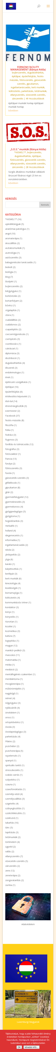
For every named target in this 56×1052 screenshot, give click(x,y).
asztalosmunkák (13, 248)
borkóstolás (11, 295)
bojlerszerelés (19, 72)
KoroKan (9, 621)
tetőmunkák (41, 91)
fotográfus (10, 449)
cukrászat (10, 348)
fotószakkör (11, 453)
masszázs (10, 655)
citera (8, 315)
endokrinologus (13, 372)
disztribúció (11, 358)
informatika (11, 540)
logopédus (10, 640)
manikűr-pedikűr (13, 650)
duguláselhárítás (35, 72)
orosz (8, 717)
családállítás (11, 319)
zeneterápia (11, 875)
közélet (9, 626)
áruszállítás (10, 243)
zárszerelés (17, 98)
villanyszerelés (17, 94)
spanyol (9, 760)
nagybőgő (10, 693)
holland (9, 530)
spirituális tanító (13, 765)
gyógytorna (11, 516)
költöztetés (14, 91)
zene (7, 870)
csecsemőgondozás (15, 334)
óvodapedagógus (14, 731)
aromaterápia (12, 238)
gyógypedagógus (14, 511)
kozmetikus (11, 631)
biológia (9, 271)
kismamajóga (12, 592)
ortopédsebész (12, 722)
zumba (8, 885)
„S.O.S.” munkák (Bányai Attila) (28, 149)
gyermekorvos (12, 506)
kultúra (8, 635)
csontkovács (11, 343)
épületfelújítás (29, 76)
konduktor (10, 607)
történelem (10, 841)
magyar (9, 645)
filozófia (9, 425)
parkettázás (27, 91)
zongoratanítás (13, 880)
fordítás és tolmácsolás (17, 444)
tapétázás (10, 832)
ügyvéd (8, 846)
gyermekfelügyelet (14, 497)
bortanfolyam (12, 300)
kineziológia (11, 583)
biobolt (8, 267)
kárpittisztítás (12, 568)
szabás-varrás (12, 774)
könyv (8, 611)
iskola (8, 549)
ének (7, 377)
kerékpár (9, 573)
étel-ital (9, 401)
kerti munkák (38, 87)
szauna (8, 784)
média (8, 664)
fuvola (8, 473)
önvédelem (10, 712)
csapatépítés (11, 329)
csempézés (11, 338)
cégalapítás (11, 310)
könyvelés (10, 616)
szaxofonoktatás (13, 789)
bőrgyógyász (11, 291)
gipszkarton (32, 83)
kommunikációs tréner (16, 602)
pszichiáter (10, 746)
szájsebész (10, 779)
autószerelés (11, 257)
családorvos (11, 324)
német (8, 698)
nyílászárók (10, 707)
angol (8, 233)
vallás (8, 851)
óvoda (8, 726)
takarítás (9, 822)
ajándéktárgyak (13, 224)
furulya (8, 463)
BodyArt (9, 281)
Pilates (8, 741)
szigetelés (10, 803)
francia (8, 458)
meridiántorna (12, 678)
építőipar (16, 76)
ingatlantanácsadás (20, 87)
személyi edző (12, 794)
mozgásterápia (12, 683)
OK (19, 1047)
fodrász (9, 434)
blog (7, 276)
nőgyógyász (11, 702)
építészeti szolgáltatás (16, 382)
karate (8, 564)
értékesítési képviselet (16, 396)
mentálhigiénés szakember (18, 674)
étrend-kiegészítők (14, 406)
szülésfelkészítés (13, 813)
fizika (7, 429)
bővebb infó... (31, 1047)
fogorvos (9, 439)
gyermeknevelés (13, 501)
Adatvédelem (28, 924)
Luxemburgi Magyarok (28, 1021)
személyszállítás (13, 798)
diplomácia (10, 353)
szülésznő (10, 818)
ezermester (11, 410)
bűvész (8, 305)
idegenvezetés (12, 535)
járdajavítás (11, 554)
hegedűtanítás (12, 520)
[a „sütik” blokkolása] (52, 1041)
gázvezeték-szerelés (35, 159)
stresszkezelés (12, 770)
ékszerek (9, 367)
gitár (7, 492)
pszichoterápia (12, 750)
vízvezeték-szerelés (35, 94)
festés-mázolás (13, 420)
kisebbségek (11, 588)
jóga (7, 559)
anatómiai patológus (15, 228)
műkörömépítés (13, 688)
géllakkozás (11, 482)
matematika (11, 659)
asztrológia (10, 252)
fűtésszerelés (26, 80)
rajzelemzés (11, 755)
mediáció (9, 669)
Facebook (10, 415)
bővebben (13, 110)
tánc (7, 827)
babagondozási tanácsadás (19, 262)
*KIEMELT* (20, 152)
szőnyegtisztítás (13, 808)
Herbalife (9, 525)
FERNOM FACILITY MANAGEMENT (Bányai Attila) (28, 68)
